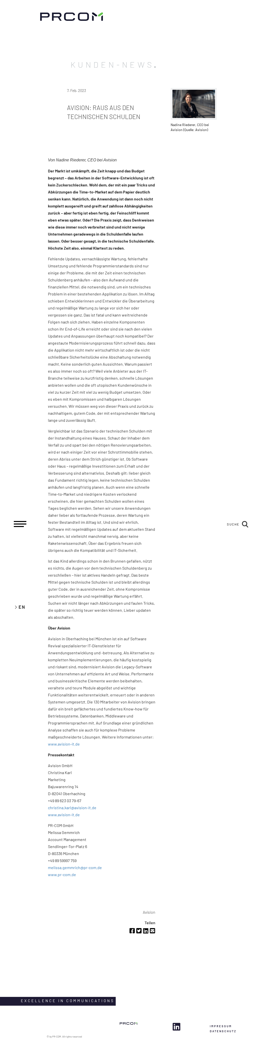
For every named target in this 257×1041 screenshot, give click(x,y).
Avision (149, 912)
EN (22, 607)
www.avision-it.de (64, 744)
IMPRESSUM (221, 1026)
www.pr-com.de (62, 874)
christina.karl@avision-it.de (72, 807)
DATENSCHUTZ (223, 1031)
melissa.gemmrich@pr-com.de (75, 867)
